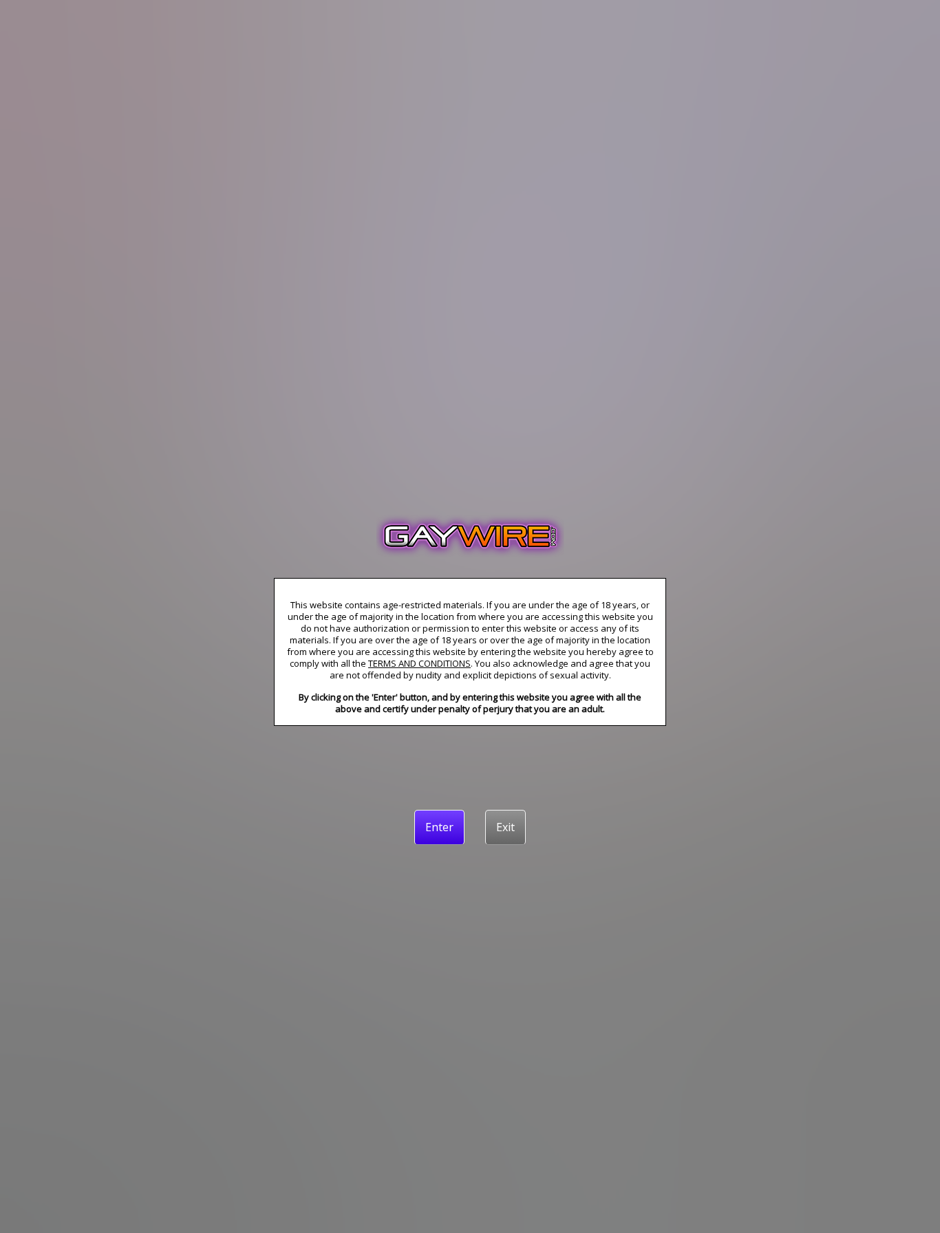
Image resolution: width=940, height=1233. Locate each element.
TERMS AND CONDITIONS (419, 663)
